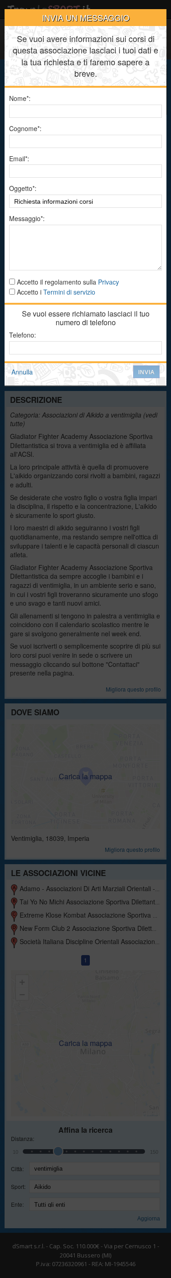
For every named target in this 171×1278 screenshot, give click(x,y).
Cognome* (24, 128)
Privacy (108, 281)
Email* (18, 159)
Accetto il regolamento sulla (67, 282)
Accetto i (55, 292)
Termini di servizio (69, 291)
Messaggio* (26, 218)
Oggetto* (22, 188)
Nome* (19, 98)
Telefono (21, 335)
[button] (146, 371)
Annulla (22, 371)
